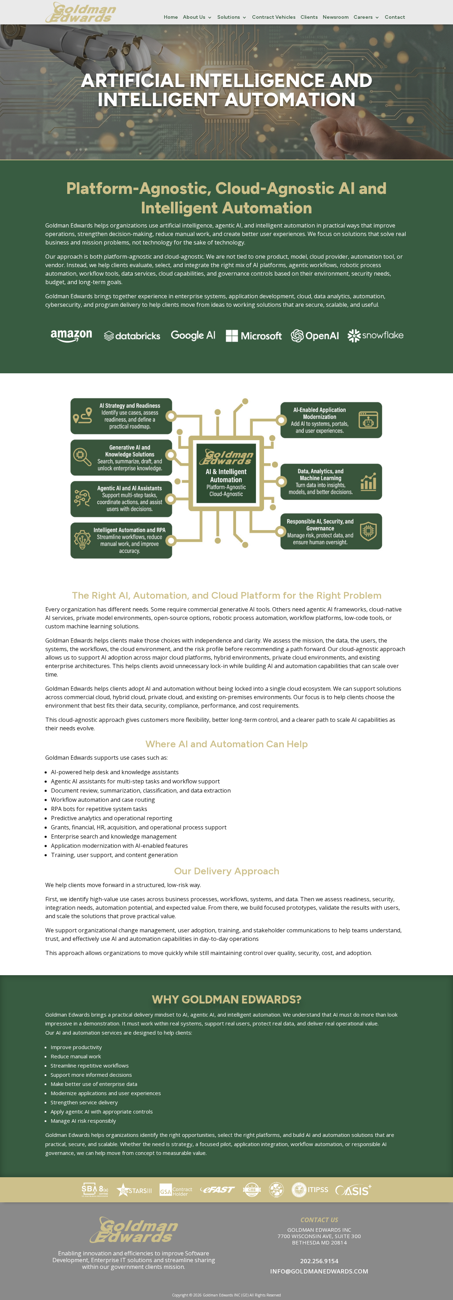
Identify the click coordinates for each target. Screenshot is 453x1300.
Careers (363, 17)
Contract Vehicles (274, 17)
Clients (309, 17)
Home (171, 17)
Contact (395, 17)
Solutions (228, 17)
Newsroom (336, 17)
